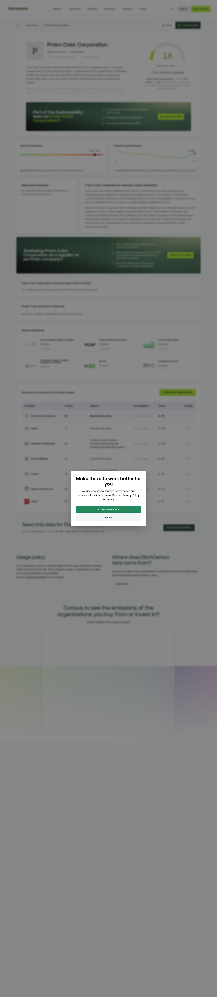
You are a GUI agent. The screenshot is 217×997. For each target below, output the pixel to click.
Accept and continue (108, 509)
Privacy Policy (131, 495)
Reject (108, 517)
